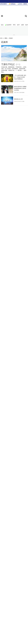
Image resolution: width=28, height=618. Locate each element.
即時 (14, 25)
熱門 (18, 25)
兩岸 (26, 25)
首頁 (2, 25)
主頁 (1, 38)
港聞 (22, 25)
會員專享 (8, 25)
